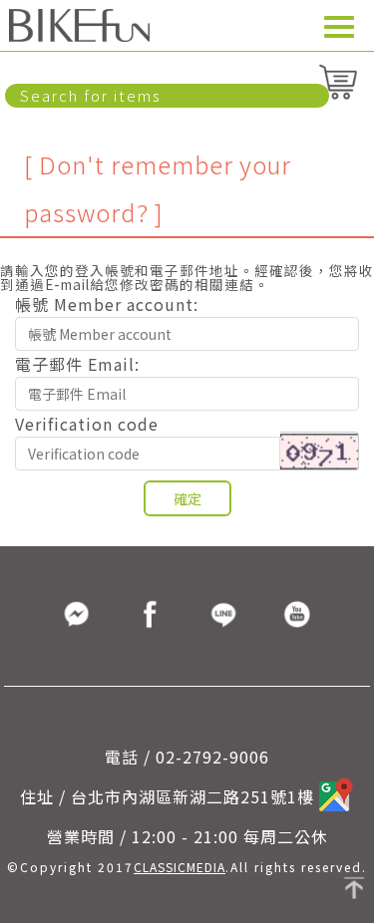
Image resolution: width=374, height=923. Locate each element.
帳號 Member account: (106, 302)
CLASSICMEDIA (179, 866)
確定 (187, 498)
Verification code (87, 422)
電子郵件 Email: (77, 362)
